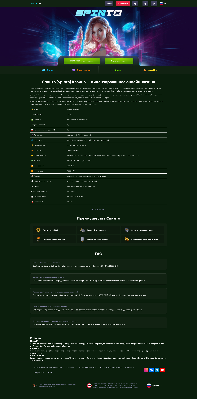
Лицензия (129, 367)
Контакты (70, 367)
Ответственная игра (87, 367)
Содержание (38, 372)
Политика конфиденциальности (47, 367)
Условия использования (111, 367)
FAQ (50, 372)
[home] (36, 3)
